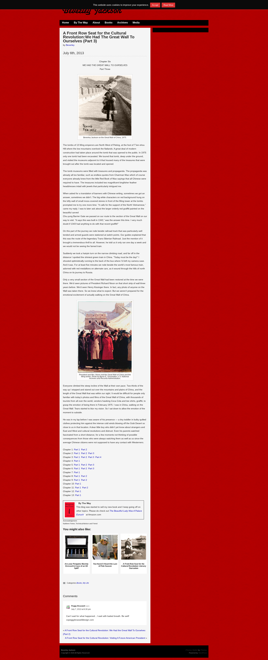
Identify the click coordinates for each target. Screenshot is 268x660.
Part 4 (98, 457)
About (96, 22)
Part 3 (91, 453)
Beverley (70, 45)
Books (108, 22)
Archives (122, 22)
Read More (168, 5)
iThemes (203, 650)
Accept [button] (155, 5)
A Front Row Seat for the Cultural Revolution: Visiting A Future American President (105, 638)
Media (136, 22)
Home (65, 22)
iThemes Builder (191, 650)
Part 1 (77, 449)
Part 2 (84, 449)
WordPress (202, 653)
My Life (86, 583)
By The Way (81, 22)
